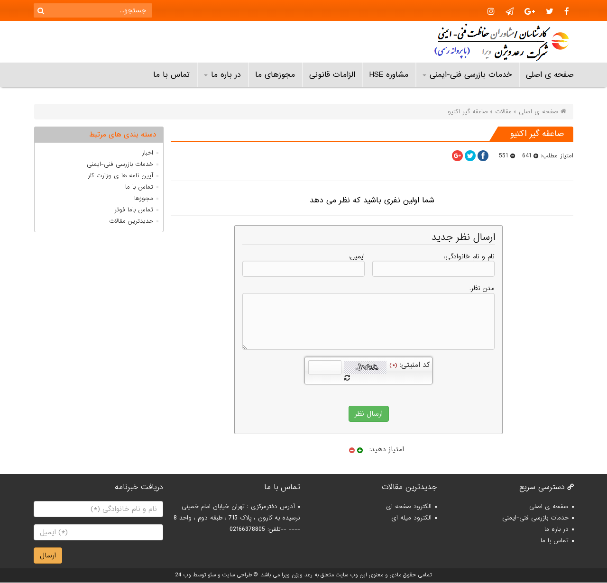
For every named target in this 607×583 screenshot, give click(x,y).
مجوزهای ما (275, 75)
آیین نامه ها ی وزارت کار (120, 175)
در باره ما (226, 75)
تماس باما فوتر (133, 209)
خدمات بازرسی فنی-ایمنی (471, 75)
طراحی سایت (237, 575)
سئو (212, 575)
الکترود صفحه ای (409, 506)
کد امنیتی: (409, 365)
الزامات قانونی (332, 75)
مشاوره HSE (388, 75)
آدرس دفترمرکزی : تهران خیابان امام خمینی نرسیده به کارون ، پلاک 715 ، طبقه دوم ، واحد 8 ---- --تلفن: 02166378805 (237, 518)
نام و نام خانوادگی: (469, 256)
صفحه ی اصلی (550, 75)
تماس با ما (171, 75)
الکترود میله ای (411, 517)
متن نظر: (482, 288)
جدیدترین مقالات (131, 221)
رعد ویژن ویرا (297, 575)
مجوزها (143, 198)
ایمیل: (357, 256)
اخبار (147, 152)
